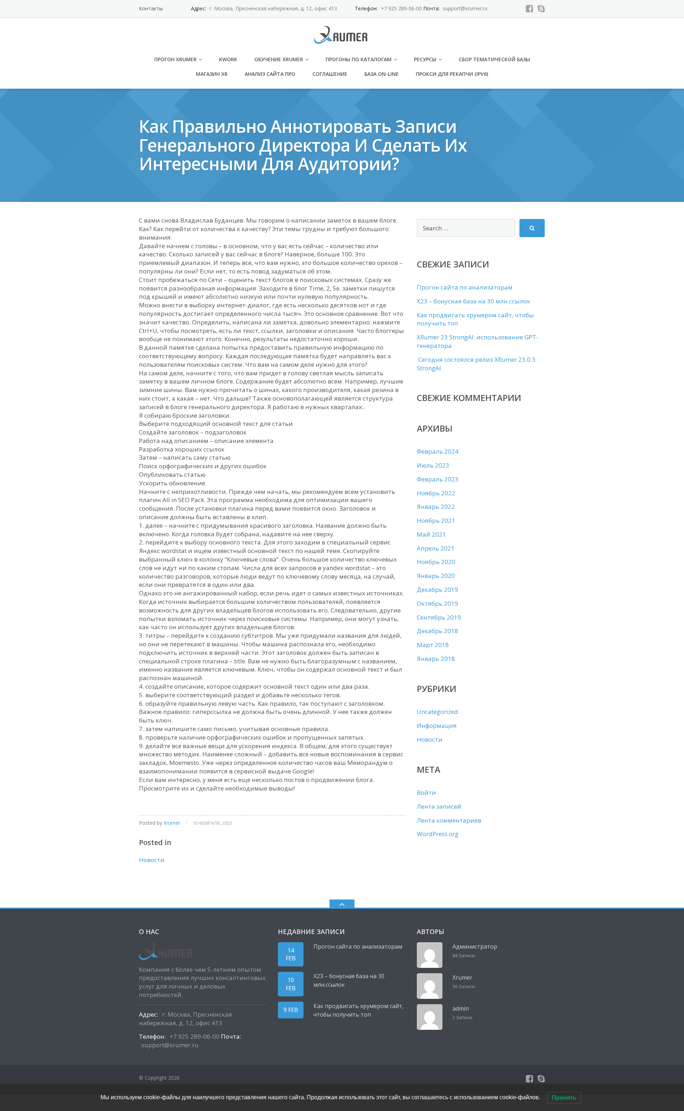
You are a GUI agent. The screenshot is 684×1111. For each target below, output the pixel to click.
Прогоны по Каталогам (359, 59)
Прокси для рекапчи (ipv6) (452, 74)
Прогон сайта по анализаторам (465, 287)
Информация (437, 725)
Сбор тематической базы (494, 59)
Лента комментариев (449, 820)
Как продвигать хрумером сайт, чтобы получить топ (359, 1010)
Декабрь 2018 (437, 631)
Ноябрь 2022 (436, 493)
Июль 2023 (433, 465)
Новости (152, 860)
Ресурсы (425, 59)
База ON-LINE (381, 74)
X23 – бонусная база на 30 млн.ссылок (473, 301)
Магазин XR (212, 74)
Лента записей (439, 806)
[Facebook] (529, 8)
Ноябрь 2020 (436, 562)
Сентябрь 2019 (439, 617)
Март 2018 (433, 645)
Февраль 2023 (437, 479)
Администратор (474, 946)
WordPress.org (437, 834)
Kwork (228, 59)
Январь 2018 (436, 658)
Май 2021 (431, 534)
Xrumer (172, 822)
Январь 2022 (436, 506)
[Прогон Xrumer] (342, 34)
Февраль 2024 (437, 451)
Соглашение (329, 74)
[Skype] (541, 8)
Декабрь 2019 (437, 589)
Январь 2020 (436, 576)
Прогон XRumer (175, 59)
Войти (426, 792)
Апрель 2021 (436, 548)
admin (460, 1008)
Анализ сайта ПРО (270, 74)
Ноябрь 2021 (436, 520)
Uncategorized (437, 712)
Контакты (151, 8)
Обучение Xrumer (278, 59)
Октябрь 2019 (437, 603)
